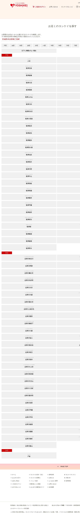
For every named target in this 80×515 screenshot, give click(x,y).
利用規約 (12, 505)
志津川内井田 (29, 279)
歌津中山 (29, 175)
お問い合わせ (53, 7)
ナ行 (36, 45)
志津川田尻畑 (29, 373)
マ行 (52, 45)
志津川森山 (29, 445)
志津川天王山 (29, 380)
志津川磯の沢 (29, 272)
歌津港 (29, 226)
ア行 (5, 45)
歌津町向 (29, 218)
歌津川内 (29, 103)
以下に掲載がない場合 (29, 50)
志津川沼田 (29, 402)
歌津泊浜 (29, 154)
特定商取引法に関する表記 (40, 505)
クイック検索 (70, 481)
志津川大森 (29, 294)
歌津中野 (29, 168)
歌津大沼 (29, 81)
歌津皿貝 (29, 125)
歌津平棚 (29, 204)
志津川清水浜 (29, 344)
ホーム (14, 474)
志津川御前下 (29, 322)
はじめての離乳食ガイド (37, 487)
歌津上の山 (29, 96)
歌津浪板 (29, 182)
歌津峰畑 (29, 233)
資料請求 (51, 474)
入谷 (29, 60)
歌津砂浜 (29, 132)
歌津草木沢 (29, 110)
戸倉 (29, 455)
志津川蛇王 (29, 351)
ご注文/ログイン (40, 7)
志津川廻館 (29, 430)
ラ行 (67, 45)
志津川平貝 (29, 416)
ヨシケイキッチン (71, 474)
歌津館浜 (29, 139)
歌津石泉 (29, 67)
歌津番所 (29, 197)
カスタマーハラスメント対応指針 (19, 508)
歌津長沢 (29, 161)
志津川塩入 (29, 337)
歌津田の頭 (29, 146)
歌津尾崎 (29, 89)
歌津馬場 (29, 190)
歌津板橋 (29, 74)
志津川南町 (29, 438)
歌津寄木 (29, 247)
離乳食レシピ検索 (35, 484)
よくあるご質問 (53, 481)
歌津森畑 (29, 240)
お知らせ (51, 477)
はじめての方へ (16, 477)
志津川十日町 (29, 387)
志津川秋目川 (29, 258)
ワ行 (75, 45)
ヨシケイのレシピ (67, 7)
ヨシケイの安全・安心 (36, 474)
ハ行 (44, 45)
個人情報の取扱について (24, 505)
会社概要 (51, 487)
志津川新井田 (29, 394)
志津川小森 (29, 330)
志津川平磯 (29, 409)
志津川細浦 (29, 423)
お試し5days (15, 481)
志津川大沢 (29, 286)
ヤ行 (59, 45)
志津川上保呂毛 (29, 308)
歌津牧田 (29, 211)
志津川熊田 (29, 315)
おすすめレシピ (16, 487)
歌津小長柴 (29, 118)
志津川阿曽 (29, 265)
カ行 (13, 45)
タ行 (28, 45)
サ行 (20, 45)
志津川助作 (29, 358)
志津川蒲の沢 (29, 301)
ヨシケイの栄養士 (35, 477)
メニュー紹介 (34, 481)
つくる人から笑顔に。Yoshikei (18, 5)
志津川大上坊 (29, 366)
